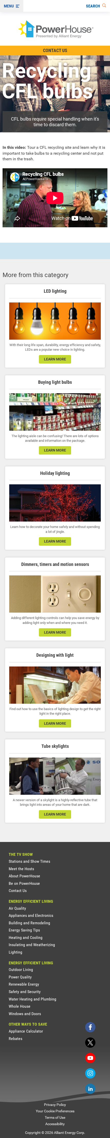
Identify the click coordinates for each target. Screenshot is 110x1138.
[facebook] (90, 1027)
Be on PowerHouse (24, 883)
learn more (55, 359)
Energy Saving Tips (24, 930)
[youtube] (90, 1058)
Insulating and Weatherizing (32, 944)
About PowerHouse (24, 876)
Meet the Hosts (21, 868)
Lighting (15, 952)
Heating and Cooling (25, 937)
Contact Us (55, 50)
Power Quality (20, 977)
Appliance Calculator (26, 1031)
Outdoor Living (21, 969)
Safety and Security (25, 991)
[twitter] (90, 1042)
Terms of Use (55, 1117)
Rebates (15, 1038)
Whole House (19, 1006)
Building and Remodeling (29, 922)
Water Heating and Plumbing (32, 999)
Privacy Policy (55, 1105)
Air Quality (17, 908)
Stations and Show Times (29, 861)
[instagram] (90, 1073)
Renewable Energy (24, 984)
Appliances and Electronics (31, 915)
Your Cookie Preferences (55, 1111)
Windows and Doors (25, 1013)
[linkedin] (90, 1089)
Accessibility (55, 1124)
